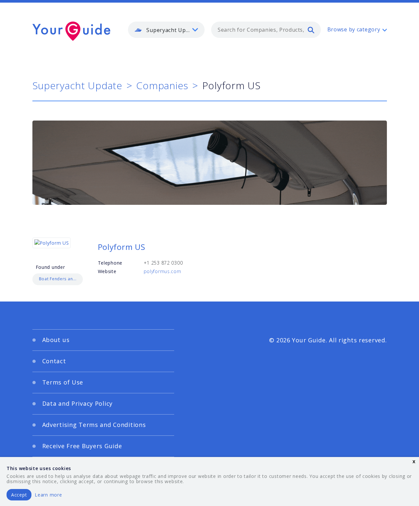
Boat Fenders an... (58, 279)
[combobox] (266, 30)
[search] (311, 30)
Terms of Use (62, 382)
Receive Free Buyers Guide (82, 446)
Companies (162, 85)
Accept (19, 495)
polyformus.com (162, 271)
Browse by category (353, 29)
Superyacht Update (77, 85)
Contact (54, 361)
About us (56, 340)
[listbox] (166, 30)
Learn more (48, 495)
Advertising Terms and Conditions (94, 425)
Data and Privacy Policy (77, 403)
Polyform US (121, 246)
